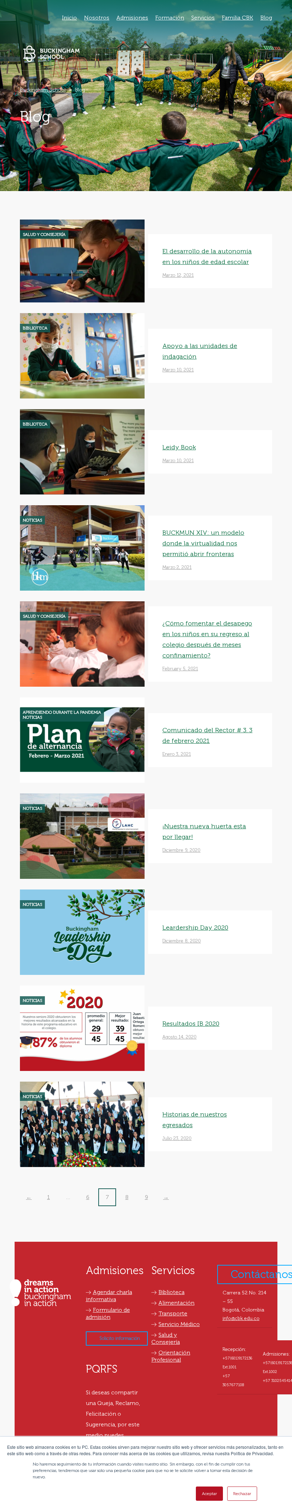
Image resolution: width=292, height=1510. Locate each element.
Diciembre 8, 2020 (181, 941)
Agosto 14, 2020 (179, 1037)
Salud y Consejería (44, 234)
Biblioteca (35, 328)
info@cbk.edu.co (241, 1318)
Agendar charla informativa (109, 1296)
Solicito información (119, 1338)
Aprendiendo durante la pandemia (62, 712)
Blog (266, 17)
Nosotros (96, 17)
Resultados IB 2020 (190, 1024)
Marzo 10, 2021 (178, 370)
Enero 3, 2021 (176, 754)
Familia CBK (237, 17)
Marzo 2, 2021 (177, 567)
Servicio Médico (179, 1324)
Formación (169, 17)
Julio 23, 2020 (177, 1138)
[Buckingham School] (51, 53)
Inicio (69, 17)
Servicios (203, 17)
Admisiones (132, 17)
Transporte (172, 1313)
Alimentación (176, 1302)
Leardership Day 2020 (195, 927)
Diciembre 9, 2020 (181, 850)
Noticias (32, 520)
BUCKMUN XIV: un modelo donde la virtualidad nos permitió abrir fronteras (203, 543)
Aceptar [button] (209, 1493)
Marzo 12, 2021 (178, 275)
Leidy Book (179, 447)
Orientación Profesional (170, 1356)
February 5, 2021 (180, 668)
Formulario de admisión (108, 1313)
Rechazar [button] (242, 1493)
